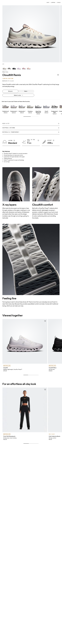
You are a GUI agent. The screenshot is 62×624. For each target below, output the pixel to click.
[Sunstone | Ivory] (29, 68)
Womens (53, 2)
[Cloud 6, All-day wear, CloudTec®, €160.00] (46, 106)
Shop (48, 2)
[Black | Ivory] (9, 68)
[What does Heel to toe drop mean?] (38, 140)
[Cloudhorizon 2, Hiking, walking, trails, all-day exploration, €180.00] (5, 106)
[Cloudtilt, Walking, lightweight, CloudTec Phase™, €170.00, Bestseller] (24, 341)
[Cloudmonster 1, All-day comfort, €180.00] (22, 106)
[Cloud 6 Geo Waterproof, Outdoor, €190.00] (38, 106)
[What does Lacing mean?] (14, 140)
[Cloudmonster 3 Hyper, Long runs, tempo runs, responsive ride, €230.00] (54, 106)
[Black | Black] (14, 68)
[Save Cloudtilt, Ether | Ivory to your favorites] (45, 321)
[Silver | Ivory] (4, 68)
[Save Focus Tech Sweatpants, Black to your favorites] (45, 389)
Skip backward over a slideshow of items (15, 372)
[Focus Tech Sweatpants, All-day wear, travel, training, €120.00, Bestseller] (24, 410)
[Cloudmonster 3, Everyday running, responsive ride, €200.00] (14, 106)
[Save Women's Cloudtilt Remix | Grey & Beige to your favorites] (58, 74)
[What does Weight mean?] (53, 140)
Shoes (58, 2)
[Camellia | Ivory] (24, 68)
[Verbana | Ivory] (19, 68)
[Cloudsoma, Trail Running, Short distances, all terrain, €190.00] (30, 106)
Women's (10, 91)
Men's (25, 91)
